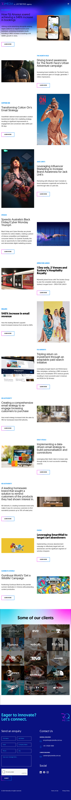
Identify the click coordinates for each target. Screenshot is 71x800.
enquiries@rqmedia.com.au (52, 740)
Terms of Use (54, 791)
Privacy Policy (66, 791)
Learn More (7, 44)
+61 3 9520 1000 (48, 746)
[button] (68, 3)
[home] (16, 4)
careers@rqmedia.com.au (52, 756)
